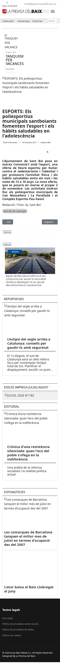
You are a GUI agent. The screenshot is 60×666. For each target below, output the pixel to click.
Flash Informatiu (10, 142)
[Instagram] (19, 2)
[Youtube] (11, 2)
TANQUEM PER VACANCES (11, 59)
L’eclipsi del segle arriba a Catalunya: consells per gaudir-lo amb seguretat (28, 343)
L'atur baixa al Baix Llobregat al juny (29, 589)
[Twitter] (7, 2)
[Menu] (53, 11)
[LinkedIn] (55, 151)
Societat (9, 68)
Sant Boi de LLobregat (15, 211)
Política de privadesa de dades (18, 629)
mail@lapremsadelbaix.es (40, 4)
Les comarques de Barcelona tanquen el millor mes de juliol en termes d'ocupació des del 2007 (28, 538)
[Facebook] (3, 2)
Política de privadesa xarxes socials (20, 623)
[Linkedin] (15, 2)
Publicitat (37, 21)
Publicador (8, 21)
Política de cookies (11, 635)
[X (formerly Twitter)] (47, 151)
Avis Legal (7, 618)
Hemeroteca (24, 21)
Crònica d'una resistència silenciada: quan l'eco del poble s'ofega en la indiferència (28, 452)
